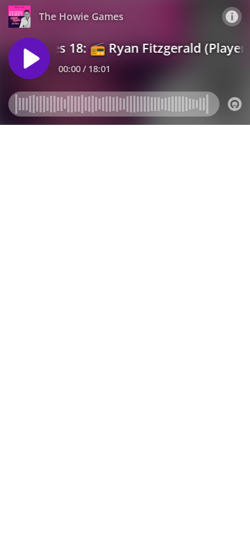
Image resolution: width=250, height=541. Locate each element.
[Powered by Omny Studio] (235, 104)
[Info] (232, 16)
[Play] (29, 58)
